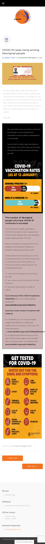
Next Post (32, 466)
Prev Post (13, 458)
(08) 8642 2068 (10, 495)
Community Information (27, 58)
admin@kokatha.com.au (13, 529)
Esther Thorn (10, 58)
